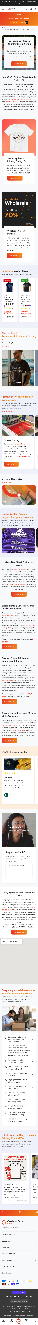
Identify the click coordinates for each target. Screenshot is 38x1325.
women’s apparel (24, 723)
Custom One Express (13, 1315)
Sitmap (28, 1311)
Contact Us (12, 1306)
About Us (5, 1306)
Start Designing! (19, 63)
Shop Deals (13, 255)
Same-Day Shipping (19, 569)
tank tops (23, 584)
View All (4, 346)
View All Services (7, 411)
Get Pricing (10, 464)
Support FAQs (14, 835)
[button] (3, 9)
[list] (19, 368)
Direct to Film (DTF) (11, 102)
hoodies (16, 584)
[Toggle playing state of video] (19, 495)
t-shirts (11, 584)
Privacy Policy (31, 1306)
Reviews (21, 1308)
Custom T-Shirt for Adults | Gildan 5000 (8, 299)
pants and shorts (14, 725)
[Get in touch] (31, 9)
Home (5, 27)
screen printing (14, 99)
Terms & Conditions (21, 1306)
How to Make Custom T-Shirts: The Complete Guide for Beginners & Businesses (14, 1189)
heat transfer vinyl (19, 730)
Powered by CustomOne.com (27, 1315)
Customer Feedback (15, 1311)
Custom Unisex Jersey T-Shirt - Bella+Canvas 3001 (26, 300)
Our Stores (27, 1308)
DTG (9, 910)
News (23, 1311)
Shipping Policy (13, 1308)
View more (5, 482)
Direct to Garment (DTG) (27, 99)
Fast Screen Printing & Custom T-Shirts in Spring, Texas (18, 29)
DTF (15, 910)
